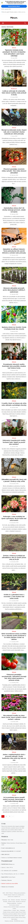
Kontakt (14, 910)
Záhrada (14, 47)
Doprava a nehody (9, 921)
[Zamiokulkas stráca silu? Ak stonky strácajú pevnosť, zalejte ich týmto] (14, 195)
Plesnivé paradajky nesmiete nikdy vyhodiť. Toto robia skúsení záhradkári (14, 171)
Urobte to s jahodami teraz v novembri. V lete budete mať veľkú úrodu (14, 596)
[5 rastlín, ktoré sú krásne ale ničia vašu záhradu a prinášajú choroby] (14, 390)
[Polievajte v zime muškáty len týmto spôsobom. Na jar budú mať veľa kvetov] (14, 503)
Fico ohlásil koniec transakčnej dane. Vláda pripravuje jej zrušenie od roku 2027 (14, 12)
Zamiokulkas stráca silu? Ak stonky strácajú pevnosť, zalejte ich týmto (14, 210)
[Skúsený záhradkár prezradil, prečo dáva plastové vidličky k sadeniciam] (14, 275)
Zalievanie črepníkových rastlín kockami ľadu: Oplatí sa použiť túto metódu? (14, 442)
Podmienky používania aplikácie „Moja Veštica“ (14, 915)
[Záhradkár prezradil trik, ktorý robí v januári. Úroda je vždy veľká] (14, 466)
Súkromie (9, 880)
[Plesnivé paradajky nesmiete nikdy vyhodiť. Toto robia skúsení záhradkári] (14, 156)
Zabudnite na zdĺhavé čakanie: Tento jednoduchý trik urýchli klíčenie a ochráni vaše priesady (14, 251)
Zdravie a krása (11, 901)
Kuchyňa (5, 901)
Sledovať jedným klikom (14, 6)
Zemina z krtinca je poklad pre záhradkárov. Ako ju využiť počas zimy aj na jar (14, 557)
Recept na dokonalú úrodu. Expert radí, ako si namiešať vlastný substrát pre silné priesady (14, 132)
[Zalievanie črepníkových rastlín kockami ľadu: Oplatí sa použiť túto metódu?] (14, 427)
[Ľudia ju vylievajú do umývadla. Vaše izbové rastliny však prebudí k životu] (14, 78)
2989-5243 (6, 854)
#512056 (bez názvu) (19, 921)
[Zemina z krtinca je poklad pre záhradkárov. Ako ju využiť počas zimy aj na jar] (14, 542)
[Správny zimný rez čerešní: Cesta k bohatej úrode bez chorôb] (14, 314)
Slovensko (5, 899)
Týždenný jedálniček (11, 903)
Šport (18, 910)
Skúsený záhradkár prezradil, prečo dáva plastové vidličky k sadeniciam (14, 290)
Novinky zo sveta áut (20, 901)
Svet (9, 899)
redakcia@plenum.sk (10, 848)
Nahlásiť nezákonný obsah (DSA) (9, 883)
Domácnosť (14, 88)
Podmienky (3, 880)
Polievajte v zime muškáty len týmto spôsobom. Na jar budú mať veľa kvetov (14, 518)
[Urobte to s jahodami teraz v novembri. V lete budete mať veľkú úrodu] (14, 581)
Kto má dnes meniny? (14, 905)
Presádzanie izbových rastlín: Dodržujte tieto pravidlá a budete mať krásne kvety (14, 366)
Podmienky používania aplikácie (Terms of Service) (14, 913)
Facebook (19, 903)
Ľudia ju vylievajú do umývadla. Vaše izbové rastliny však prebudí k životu (14, 93)
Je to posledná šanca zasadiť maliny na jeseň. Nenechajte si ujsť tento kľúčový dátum (14, 799)
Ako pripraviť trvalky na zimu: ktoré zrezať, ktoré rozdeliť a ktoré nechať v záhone (14, 717)
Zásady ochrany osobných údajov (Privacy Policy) (14, 912)
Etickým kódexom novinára (16, 857)
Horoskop (18, 899)
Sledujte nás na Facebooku (7, 886)
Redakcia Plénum (8, 910)
